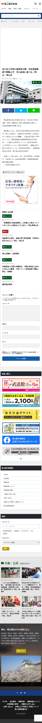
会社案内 (6, 478)
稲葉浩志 (16, 531)
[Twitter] (21, 110)
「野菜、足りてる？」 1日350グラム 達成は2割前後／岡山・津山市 (10, 613)
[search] (38, 16)
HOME (3, 8)
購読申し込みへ (21, 650)
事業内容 (6, 482)
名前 (4, 324)
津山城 (5, 533)
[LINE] (34, 110)
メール (5, 333)
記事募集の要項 (8, 490)
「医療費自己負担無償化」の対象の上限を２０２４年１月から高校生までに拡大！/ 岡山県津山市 (20, 224)
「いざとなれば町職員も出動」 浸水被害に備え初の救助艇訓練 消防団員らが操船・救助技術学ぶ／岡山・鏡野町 (10, 587)
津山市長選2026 (7, 531)
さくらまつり (25, 531)
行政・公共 (31, 21)
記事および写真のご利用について (14, 502)
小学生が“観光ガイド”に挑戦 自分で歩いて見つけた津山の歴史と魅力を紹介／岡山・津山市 (31, 614)
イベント (35, 8)
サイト (4, 341)
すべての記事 (15, 21)
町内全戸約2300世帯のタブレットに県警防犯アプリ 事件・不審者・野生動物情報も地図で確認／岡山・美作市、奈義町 (31, 587)
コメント (5, 303)
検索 (5, 548)
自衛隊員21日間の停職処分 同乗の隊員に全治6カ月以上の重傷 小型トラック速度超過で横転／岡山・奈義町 (20, 268)
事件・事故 (18, 8)
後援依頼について (9, 486)
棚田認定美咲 (7, 284)
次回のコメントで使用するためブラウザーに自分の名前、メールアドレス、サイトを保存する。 (20, 353)
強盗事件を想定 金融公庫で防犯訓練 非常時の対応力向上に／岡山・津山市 (20, 239)
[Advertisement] (21, 37)
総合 (23, 21)
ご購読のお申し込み (10, 494)
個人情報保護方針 (9, 506)
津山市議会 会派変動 (10, 253)
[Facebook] (8, 110)
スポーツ (27, 8)
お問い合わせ (8, 498)
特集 (9, 8)
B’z (32, 531)
